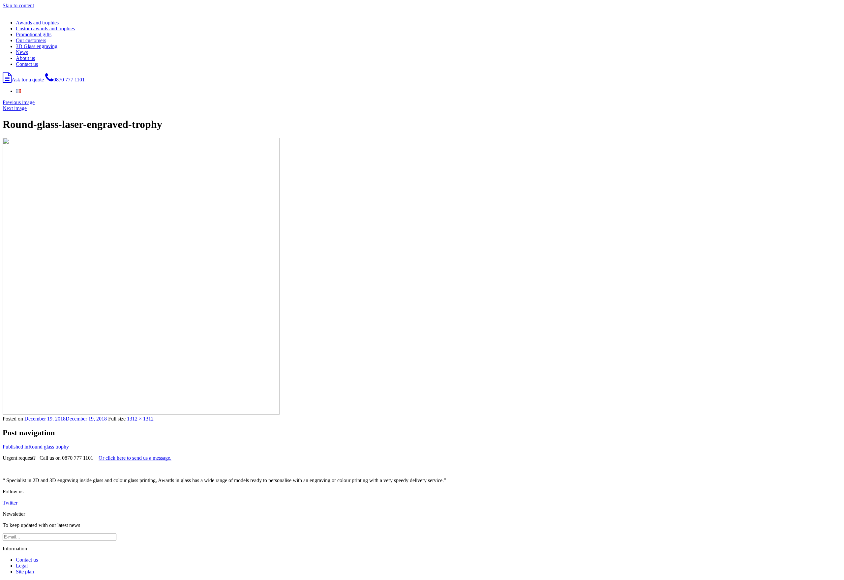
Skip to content (18, 5)
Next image (15, 108)
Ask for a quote (28, 79)
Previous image (19, 102)
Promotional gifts (33, 34)
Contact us (27, 64)
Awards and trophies (37, 22)
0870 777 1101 (69, 79)
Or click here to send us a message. (135, 458)
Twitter (10, 503)
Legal (22, 565)
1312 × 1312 (140, 418)
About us (25, 58)
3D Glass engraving (36, 46)
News (22, 52)
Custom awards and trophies (45, 28)
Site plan (25, 571)
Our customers (31, 40)
